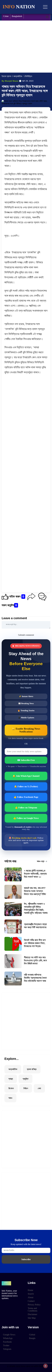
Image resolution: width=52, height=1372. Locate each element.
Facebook (7, 1342)
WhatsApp (7, 1338)
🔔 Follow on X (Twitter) (26, 786)
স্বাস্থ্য (10, 1079)
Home (30, 1290)
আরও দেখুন (41, 861)
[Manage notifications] (45, 1366)
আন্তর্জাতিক (17, 76)
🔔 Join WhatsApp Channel (26, 776)
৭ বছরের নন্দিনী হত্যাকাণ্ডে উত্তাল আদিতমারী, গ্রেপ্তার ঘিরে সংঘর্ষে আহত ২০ (35, 873)
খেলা (39, 1088)
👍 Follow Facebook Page (26, 797)
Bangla (32, 1338)
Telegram (7, 1349)
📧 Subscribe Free (26, 760)
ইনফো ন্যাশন (6, 76)
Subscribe (26, 1259)
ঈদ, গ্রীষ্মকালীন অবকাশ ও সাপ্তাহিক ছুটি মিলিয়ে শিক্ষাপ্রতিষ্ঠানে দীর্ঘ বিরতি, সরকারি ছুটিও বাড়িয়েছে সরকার (35, 908)
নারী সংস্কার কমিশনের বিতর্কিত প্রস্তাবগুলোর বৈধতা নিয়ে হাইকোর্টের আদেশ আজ (35, 977)
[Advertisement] (26, 47)
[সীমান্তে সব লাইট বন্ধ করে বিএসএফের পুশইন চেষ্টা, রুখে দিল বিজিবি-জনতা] (14, 961)
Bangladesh (17, 16)
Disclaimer (32, 1314)
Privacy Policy (34, 1304)
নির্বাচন (25, 1088)
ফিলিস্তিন (28, 76)
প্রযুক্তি (25, 1079)
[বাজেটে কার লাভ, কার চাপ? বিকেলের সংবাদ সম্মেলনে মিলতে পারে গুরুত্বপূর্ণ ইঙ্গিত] (14, 892)
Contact (31, 1301)
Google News (9, 1334)
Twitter (6, 1345)
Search (31, 1294)
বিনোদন (11, 1088)
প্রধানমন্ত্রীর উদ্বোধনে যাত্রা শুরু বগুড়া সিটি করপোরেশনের (35, 926)
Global (32, 1334)
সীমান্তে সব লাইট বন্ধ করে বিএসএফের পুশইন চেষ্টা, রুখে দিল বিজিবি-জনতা (35, 960)
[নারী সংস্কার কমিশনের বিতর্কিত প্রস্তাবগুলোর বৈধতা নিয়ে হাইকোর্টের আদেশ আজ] (14, 978)
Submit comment (26, 635)
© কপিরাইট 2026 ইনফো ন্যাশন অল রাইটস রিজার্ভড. (26, 1366)
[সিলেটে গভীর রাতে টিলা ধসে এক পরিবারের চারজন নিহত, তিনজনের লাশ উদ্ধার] (14, 944)
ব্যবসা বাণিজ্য (31, 1069)
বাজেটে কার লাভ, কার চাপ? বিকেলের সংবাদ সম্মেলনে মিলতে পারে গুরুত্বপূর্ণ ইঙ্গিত (35, 891)
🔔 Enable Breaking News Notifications (26, 730)
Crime (6, 16)
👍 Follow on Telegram (26, 807)
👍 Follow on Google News (26, 818)
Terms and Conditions (32, 1309)
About (30, 1297)
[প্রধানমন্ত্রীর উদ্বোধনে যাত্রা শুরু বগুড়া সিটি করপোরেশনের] (14, 926)
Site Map (32, 1318)
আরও (10, 1098)
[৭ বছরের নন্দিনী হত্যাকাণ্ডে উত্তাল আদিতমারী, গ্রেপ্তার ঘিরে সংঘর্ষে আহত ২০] (14, 874)
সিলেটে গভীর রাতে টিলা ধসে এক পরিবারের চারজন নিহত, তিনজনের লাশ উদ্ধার (35, 943)
